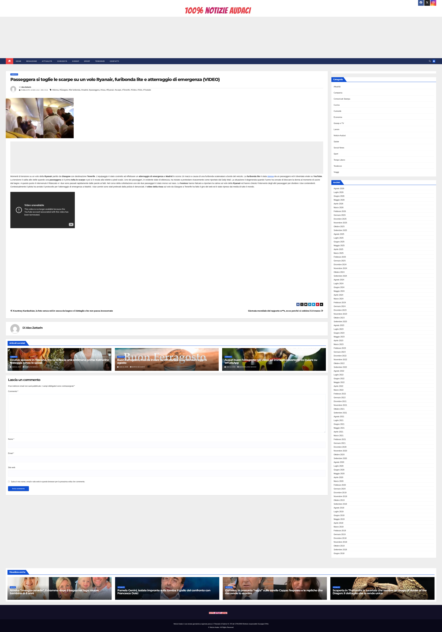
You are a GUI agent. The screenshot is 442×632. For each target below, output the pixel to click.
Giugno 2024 (339, 287)
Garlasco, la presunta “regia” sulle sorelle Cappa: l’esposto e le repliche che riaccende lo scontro (274, 592)
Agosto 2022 (339, 371)
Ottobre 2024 (339, 272)
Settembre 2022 (340, 367)
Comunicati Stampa (342, 99)
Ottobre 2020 (339, 455)
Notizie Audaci (340, 135)
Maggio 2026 (339, 200)
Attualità (47, 61)
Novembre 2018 (340, 542)
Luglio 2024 (339, 283)
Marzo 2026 (339, 207)
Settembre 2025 (340, 230)
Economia (338, 117)
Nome (11, 439)
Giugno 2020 (339, 470)
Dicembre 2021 (340, 401)
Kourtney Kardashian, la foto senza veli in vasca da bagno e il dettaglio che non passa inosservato (63, 311)
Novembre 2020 (340, 451)
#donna (55, 90)
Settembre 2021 (340, 413)
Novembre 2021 (340, 405)
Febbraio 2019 (340, 531)
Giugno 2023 (339, 333)
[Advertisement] (221, 37)
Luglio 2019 (339, 512)
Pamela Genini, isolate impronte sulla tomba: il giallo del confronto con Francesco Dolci (163, 592)
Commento (13, 391)
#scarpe (118, 90)
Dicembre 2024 (340, 264)
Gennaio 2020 (340, 489)
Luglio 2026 (339, 192)
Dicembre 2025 (340, 219)
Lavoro (336, 129)
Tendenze (100, 61)
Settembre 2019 (340, 504)
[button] (430, 61)
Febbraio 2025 (340, 257)
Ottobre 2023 (339, 318)
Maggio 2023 (339, 337)
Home (18, 61)
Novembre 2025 (340, 223)
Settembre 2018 (340, 550)
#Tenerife (126, 90)
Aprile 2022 (338, 386)
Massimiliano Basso (247, 367)
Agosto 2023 (339, 325)
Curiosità (62, 61)
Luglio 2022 (339, 375)
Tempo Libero (339, 160)
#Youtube (147, 90)
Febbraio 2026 (340, 211)
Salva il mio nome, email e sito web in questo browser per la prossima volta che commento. (48, 482)
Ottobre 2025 (339, 226)
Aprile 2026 (338, 204)
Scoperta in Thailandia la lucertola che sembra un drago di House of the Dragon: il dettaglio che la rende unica (380, 592)
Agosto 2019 (339, 508)
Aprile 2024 (338, 295)
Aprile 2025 (338, 249)
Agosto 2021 (339, 417)
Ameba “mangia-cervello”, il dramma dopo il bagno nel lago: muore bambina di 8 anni (54, 592)
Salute (336, 142)
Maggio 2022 (339, 382)
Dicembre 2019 (340, 493)
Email (11, 453)
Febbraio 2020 (340, 485)
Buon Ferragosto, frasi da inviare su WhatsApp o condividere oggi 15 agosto (162, 361)
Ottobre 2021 (339, 409)
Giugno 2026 (339, 196)
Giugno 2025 (339, 242)
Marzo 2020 (339, 481)
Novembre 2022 (340, 360)
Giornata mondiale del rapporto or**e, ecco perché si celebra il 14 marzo (284, 311)
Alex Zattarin (26, 87)
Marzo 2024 (339, 299)
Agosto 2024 (339, 280)
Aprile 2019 (338, 523)
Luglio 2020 (339, 466)
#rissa (102, 90)
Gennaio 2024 (340, 306)
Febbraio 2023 (340, 348)
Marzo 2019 (339, 527)
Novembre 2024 (340, 268)
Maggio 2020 (339, 474)
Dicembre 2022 (340, 356)
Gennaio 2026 (340, 215)
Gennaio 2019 (340, 534)
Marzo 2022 (339, 390)
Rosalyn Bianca (31, 367)
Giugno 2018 (339, 553)
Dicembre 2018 (340, 538)
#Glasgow (64, 90)
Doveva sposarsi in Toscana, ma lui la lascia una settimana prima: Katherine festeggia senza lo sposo (59, 361)
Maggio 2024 (339, 291)
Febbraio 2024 (340, 303)
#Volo (140, 90)
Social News (339, 148)
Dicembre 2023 (340, 310)
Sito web (11, 467)
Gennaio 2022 (340, 398)
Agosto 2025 (339, 234)
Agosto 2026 (339, 188)
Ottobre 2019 (339, 500)
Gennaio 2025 (340, 261)
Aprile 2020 (338, 477)
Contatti (114, 61)
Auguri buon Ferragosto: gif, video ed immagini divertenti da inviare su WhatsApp (270, 361)
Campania (338, 93)
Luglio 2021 (339, 420)
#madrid (84, 90)
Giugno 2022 (339, 379)
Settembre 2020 (340, 458)
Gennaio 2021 (340, 443)
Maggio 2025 (339, 245)
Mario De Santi (138, 367)
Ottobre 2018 (339, 546)
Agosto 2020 (339, 462)
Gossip (75, 61)
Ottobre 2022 (339, 363)
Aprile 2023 (338, 341)
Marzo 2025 (339, 253)
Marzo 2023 (339, 344)
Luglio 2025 (339, 238)
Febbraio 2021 (340, 439)
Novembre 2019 (340, 496)
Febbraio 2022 (340, 394)
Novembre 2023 (340, 314)
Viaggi (336, 172)
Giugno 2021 (339, 424)
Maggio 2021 (339, 428)
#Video (134, 90)
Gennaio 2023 (340, 352)
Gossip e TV (339, 123)
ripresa (270, 176)
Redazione (31, 61)
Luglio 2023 (339, 329)
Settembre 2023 (340, 322)
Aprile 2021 (338, 432)
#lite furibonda (74, 90)
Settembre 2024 (340, 276)
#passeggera (94, 90)
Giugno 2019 (339, 515)
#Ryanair (110, 90)
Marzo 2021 (339, 436)
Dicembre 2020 (340, 447)
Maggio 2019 (339, 519)
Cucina (337, 105)
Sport (87, 61)
